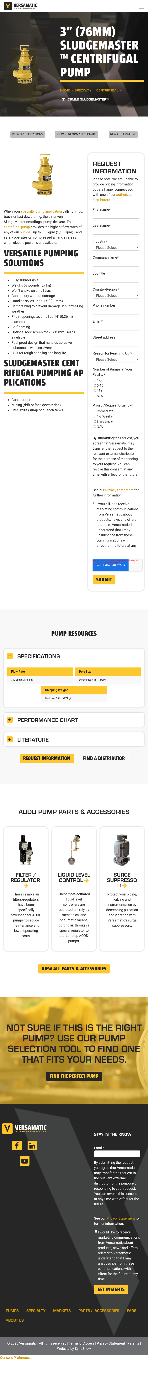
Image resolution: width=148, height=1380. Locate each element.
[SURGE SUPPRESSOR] (122, 889)
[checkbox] (116, 388)
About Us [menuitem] (15, 1320)
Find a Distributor (104, 758)
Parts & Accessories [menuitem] (98, 1310)
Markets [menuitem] (62, 1310)
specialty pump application (41, 211)
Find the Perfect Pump (74, 1076)
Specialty (83, 90)
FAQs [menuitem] (131, 1310)
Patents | (134, 1343)
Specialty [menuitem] (35, 1310)
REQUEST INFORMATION (46, 758)
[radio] (116, 380)
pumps (25, 232)
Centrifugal (107, 90)
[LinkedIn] (32, 1147)
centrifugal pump (17, 227)
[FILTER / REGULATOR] (26, 889)
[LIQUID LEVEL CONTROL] (74, 889)
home (65, 90)
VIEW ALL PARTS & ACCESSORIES (74, 969)
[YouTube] (24, 1162)
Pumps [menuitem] (12, 1310)
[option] (44, 177)
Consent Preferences (16, 1358)
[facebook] (17, 1147)
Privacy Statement (119, 490)
